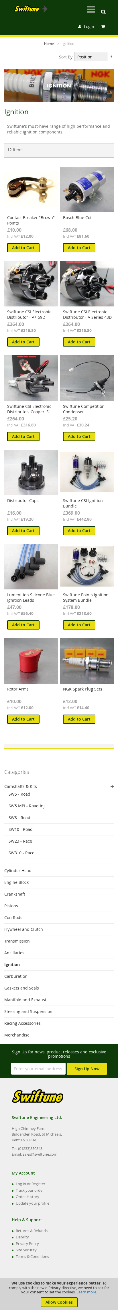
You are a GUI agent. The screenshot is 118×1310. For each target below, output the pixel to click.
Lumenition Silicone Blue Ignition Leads (31, 597)
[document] (59, 1294)
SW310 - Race (21, 852)
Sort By (65, 57)
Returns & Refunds (32, 1230)
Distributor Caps (23, 500)
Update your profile (32, 1203)
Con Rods (13, 917)
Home (49, 43)
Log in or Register (30, 1183)
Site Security (26, 1249)
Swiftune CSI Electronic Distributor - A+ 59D (29, 314)
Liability (22, 1237)
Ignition (12, 964)
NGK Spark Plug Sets (82, 689)
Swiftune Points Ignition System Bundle (86, 597)
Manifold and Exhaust (25, 999)
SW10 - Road (21, 829)
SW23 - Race (20, 841)
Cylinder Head (18, 870)
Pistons (11, 905)
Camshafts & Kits (20, 786)
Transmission (17, 941)
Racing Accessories (22, 1023)
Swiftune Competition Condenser (84, 409)
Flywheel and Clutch (23, 929)
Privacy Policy (27, 1243)
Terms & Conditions (32, 1256)
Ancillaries (14, 952)
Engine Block (16, 882)
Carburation (15, 976)
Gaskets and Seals (21, 988)
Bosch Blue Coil (78, 217)
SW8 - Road (19, 817)
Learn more (86, 1292)
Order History (27, 1196)
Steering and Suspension (28, 1011)
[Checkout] (103, 26)
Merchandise (17, 1035)
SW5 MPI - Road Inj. (27, 806)
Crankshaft (14, 894)
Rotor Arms (18, 689)
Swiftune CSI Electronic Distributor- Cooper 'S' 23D (29, 412)
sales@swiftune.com (40, 1154)
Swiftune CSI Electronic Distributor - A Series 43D (87, 314)
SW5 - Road (19, 794)
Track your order (30, 1190)
